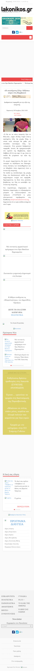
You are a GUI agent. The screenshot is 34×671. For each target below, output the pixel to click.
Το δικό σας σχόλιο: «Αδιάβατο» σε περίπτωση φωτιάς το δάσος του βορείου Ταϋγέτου (22, 486)
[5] (16, 365)
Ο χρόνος (18, 498)
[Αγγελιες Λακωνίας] (17, 220)
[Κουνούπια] (17, 328)
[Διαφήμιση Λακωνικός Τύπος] (17, 514)
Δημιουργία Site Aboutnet (13, 667)
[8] (20, 365)
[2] (12, 365)
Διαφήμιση (17, 656)
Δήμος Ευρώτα (9, 534)
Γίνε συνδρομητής (17, 661)
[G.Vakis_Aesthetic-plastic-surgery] (17, 96)
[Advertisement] (17, 60)
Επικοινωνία (17, 641)
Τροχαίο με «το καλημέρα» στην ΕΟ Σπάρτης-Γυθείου (17, 428)
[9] (21, 365)
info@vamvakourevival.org (19, 200)
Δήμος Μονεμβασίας (11, 537)
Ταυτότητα (17, 646)
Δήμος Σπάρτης (9, 528)
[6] (17, 365)
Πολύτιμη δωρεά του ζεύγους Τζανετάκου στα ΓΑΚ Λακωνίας (22, 357)
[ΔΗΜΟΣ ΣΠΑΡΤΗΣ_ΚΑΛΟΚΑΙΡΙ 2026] (17, 20)
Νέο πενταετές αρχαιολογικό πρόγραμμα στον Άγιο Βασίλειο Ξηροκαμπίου (17, 249)
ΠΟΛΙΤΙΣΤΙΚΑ (17, 315)
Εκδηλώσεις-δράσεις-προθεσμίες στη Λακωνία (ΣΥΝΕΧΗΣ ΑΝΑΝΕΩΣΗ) (17, 383)
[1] (11, 365)
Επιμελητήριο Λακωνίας (12, 544)
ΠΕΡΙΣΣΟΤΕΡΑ (23, 507)
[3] (13, 365)
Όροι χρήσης (17, 651)
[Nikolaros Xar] (17, 215)
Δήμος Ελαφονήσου (10, 531)
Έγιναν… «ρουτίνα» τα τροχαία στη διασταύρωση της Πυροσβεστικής (17, 397)
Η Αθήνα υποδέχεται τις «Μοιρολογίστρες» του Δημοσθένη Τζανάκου (17, 300)
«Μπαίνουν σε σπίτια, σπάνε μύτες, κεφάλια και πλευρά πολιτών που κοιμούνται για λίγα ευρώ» (17, 413)
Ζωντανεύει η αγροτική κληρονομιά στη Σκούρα (17, 274)
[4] (18, 509)
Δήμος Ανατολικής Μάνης (12, 541)
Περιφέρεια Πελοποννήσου (12, 547)
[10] (22, 365)
